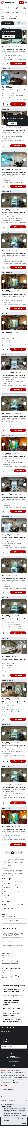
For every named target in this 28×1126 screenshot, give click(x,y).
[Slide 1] (10, 449)
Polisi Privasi (10, 1113)
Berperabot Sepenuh (7, 980)
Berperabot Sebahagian (20, 980)
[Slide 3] (12, 42)
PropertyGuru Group (7, 1031)
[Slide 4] (14, 246)
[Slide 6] (16, 42)
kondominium (5, 937)
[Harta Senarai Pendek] (24, 32)
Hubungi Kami (5, 1035)
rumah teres (16, 935)
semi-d (17, 937)
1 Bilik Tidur (9, 970)
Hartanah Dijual (5, 1093)
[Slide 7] (17, 42)
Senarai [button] (9, 23)
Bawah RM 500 (6, 963)
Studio (4, 970)
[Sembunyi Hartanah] (21, 72)
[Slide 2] (11, 42)
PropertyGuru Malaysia (7, 1089)
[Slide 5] (15, 449)
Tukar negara (5, 1039)
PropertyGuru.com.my (6, 1070)
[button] (8, 876)
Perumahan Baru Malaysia (8, 1100)
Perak (7, 955)
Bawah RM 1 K (14, 963)
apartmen (12, 937)
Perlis (3, 955)
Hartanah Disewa (6, 1097)
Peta (21, 23)
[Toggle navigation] (25, 2)
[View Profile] (14, 28)
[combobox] (13, 8)
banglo (21, 937)
